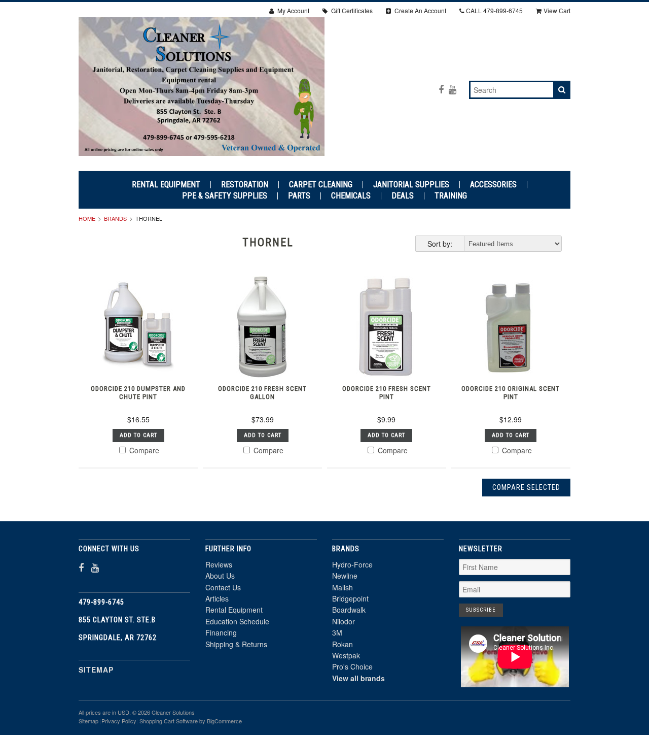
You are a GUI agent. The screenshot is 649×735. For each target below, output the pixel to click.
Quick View (138, 356)
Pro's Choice (352, 666)
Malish (342, 587)
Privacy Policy (118, 721)
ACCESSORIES (493, 184)
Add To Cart (138, 435)
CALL (494, 10)
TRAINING (451, 195)
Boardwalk (349, 610)
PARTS (299, 195)
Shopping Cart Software (168, 721)
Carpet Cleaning (320, 184)
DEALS (402, 195)
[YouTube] (452, 89)
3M (337, 632)
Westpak (346, 655)
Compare (143, 450)
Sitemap (96, 669)
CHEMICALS (351, 195)
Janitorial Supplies (411, 184)
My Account (292, 10)
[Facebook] (441, 89)
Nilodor (343, 621)
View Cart (557, 10)
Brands (115, 218)
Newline (344, 576)
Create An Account (419, 10)
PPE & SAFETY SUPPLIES (224, 195)
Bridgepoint (350, 598)
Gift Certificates (351, 10)
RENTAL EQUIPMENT (166, 184)
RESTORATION (244, 184)
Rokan (342, 644)
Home (87, 218)
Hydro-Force (352, 564)
